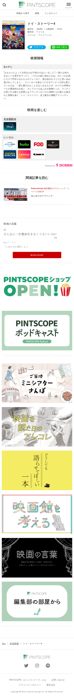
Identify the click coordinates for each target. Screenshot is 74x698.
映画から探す (23, 13)
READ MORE (37, 255)
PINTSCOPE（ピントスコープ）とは (27, 680)
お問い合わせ (58, 680)
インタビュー (51, 13)
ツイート (38, 47)
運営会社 (50, 685)
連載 (37, 13)
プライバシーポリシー (30, 685)
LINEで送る (61, 47)
